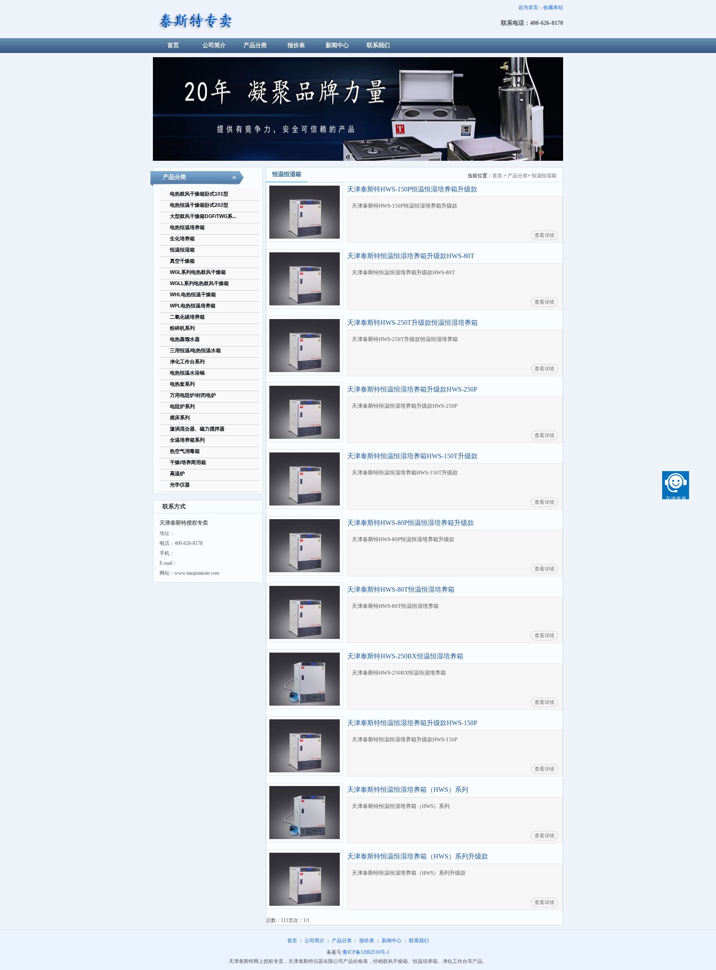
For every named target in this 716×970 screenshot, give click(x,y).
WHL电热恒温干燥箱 (193, 295)
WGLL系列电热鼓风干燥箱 (199, 283)
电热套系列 (182, 384)
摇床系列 (180, 418)
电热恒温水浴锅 (187, 373)
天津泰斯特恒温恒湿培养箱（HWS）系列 (407, 789)
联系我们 (419, 940)
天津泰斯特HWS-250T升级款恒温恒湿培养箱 (412, 322)
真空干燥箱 (182, 261)
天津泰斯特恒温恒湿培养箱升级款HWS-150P (412, 722)
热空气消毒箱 (185, 451)
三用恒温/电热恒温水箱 (195, 350)
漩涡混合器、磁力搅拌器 (197, 429)
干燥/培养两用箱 (188, 462)
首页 (497, 176)
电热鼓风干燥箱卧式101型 (199, 194)
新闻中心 (392, 940)
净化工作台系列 (187, 362)
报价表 (366, 940)
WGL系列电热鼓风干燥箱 (198, 272)
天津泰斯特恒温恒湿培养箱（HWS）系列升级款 (417, 856)
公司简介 (314, 940)
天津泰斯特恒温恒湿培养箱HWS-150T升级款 (412, 456)
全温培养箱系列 (187, 440)
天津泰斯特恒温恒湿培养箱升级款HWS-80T (410, 255)
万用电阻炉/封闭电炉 (193, 395)
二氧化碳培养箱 (187, 317)
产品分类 (517, 176)
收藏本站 (553, 7)
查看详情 (544, 235)
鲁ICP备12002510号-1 (366, 952)
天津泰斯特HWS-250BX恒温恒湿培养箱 (405, 656)
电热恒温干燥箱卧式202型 (199, 205)
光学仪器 (180, 485)
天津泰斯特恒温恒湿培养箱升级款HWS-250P (412, 389)
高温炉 (177, 474)
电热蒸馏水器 (185, 339)
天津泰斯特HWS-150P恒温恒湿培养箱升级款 (412, 189)
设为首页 (528, 7)
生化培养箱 (182, 239)
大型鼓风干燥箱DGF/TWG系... (203, 216)
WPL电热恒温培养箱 (192, 306)
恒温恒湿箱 (182, 250)
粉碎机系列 (182, 328)
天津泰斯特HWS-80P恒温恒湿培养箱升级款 (410, 522)
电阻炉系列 (182, 406)
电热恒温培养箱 (187, 227)
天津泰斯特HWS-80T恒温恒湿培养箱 (401, 589)
